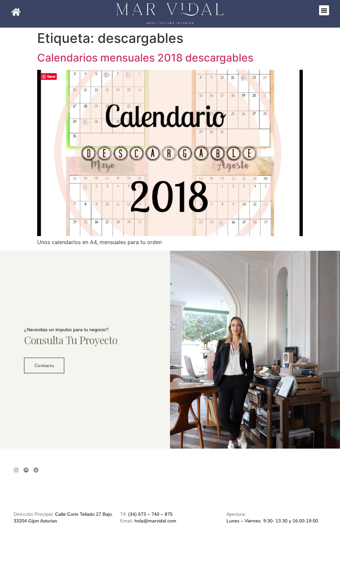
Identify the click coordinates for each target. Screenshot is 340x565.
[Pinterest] (36, 470)
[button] (324, 10)
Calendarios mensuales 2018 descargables (145, 57)
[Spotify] (26, 470)
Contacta (44, 365)
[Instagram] (16, 470)
